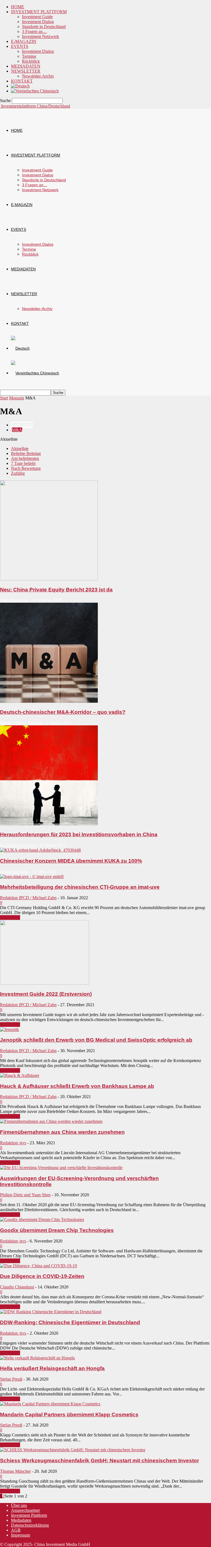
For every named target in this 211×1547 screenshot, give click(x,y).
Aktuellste (20, 448)
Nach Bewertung (26, 468)
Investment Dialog (38, 21)
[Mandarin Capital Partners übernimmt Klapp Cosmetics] (50, 1403)
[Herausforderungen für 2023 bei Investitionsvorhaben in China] (49, 824)
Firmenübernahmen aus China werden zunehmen (62, 1132)
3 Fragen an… (34, 31)
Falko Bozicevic (14, 600)
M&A (17, 429)
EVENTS (19, 46)
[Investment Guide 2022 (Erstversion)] (44, 983)
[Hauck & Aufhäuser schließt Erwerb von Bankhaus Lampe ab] (19, 1075)
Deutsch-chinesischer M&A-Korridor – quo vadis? (63, 712)
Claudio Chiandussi (17, 1287)
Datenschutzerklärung (30, 1525)
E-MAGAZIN (23, 41)
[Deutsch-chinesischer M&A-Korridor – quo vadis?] (49, 701)
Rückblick (31, 61)
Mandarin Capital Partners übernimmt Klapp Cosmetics (69, 1414)
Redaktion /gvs (13, 1142)
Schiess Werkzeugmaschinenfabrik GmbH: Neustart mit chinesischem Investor (99, 1460)
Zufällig (18, 473)
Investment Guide (37, 16)
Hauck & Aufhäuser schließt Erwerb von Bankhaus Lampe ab (77, 1086)
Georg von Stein (14, 871)
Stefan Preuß (11, 1379)
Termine (29, 56)
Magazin (16, 398)
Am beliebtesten (25, 458)
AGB (16, 1530)
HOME (17, 6)
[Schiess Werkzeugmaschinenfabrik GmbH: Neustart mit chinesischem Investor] (72, 1449)
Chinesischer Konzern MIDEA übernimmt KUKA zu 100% (71, 861)
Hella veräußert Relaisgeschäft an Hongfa (52, 1368)
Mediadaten (21, 1520)
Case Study (22, 425)
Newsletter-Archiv (38, 76)
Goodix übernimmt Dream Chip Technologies (57, 1230)
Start (4, 398)
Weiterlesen (10, 917)
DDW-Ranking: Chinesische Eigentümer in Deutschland (70, 1322)
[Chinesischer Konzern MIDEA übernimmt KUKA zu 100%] (40, 850)
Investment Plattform (29, 1515)
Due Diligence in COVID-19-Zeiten (42, 1276)
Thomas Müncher (15, 1471)
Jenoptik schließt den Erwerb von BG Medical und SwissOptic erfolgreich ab (96, 1040)
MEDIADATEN (25, 66)
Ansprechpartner (25, 1510)
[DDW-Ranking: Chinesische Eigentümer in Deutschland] (50, 1311)
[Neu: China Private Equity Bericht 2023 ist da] (49, 579)
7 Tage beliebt (23, 463)
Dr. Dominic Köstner (18, 845)
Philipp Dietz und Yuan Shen (25, 1194)
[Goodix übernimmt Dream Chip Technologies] (42, 1219)
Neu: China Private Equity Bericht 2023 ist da (56, 590)
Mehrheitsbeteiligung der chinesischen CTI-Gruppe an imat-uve (80, 887)
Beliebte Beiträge (26, 453)
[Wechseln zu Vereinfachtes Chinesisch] (35, 91)
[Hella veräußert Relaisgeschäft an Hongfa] (37, 1358)
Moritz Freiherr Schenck (21, 722)
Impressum (20, 1535)
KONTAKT (22, 81)
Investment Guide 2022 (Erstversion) (46, 994)
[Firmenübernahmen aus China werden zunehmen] (51, 1121)
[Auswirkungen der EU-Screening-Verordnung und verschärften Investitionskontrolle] (61, 1167)
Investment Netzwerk (40, 36)
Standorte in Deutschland (44, 26)
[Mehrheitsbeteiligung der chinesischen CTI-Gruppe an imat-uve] (32, 876)
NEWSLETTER (25, 71)
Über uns (19, 1505)
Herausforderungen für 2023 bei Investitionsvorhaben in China (78, 834)
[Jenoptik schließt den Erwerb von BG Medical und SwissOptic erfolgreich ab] (9, 1029)
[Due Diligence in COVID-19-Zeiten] (38, 1265)
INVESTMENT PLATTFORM (39, 11)
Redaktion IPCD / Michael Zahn (28, 897)
